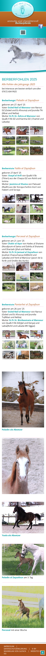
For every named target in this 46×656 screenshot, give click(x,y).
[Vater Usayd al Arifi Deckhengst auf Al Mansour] (37, 222)
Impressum (9, 646)
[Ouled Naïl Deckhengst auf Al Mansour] (37, 358)
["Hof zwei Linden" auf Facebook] (40, 27)
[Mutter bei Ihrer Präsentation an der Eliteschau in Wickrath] (9, 358)
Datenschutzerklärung (15, 648)
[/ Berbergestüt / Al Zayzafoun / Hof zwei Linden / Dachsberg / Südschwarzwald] (23, 18)
